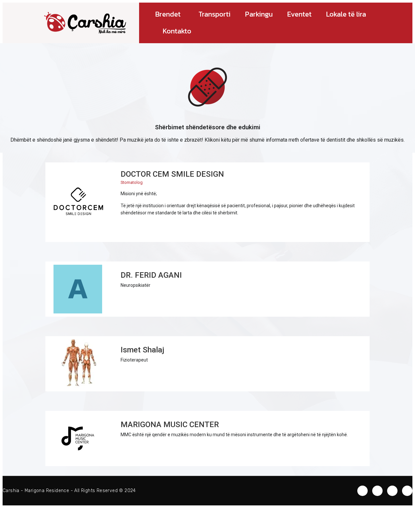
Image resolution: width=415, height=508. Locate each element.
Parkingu (259, 14)
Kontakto (177, 31)
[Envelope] (362, 491)
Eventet (299, 14)
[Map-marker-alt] (407, 491)
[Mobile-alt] (127, 227)
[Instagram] (156, 227)
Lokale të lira (346, 14)
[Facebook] (377, 491)
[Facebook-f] (142, 227)
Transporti (214, 14)
